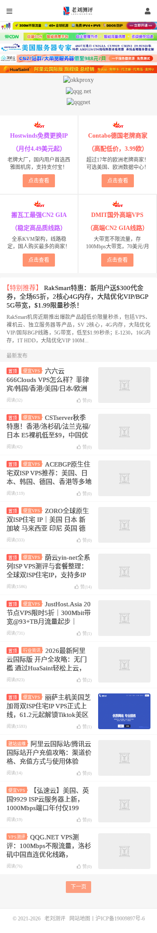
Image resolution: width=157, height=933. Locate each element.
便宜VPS (31, 370)
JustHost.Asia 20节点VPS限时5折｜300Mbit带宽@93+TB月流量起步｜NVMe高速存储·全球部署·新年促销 (49, 621)
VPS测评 (16, 837)
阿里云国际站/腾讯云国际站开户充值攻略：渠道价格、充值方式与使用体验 (49, 752)
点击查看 (38, 181)
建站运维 (17, 743)
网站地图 (79, 919)
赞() (87, 400)
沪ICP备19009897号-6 (120, 919)
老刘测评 (78, 11)
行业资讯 (32, 650)
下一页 (78, 887)
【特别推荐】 (22, 287)
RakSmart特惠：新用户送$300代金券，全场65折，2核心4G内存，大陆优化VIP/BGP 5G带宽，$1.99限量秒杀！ (77, 296)
